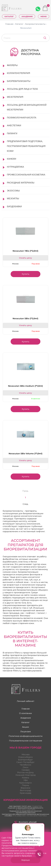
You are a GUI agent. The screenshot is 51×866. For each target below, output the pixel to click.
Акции (25, 727)
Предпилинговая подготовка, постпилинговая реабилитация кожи (26, 146)
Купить (25, 274)
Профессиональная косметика (26, 174)
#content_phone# (28, 822)
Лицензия (25, 731)
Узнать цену (25, 258)
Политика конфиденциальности (25, 736)
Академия (27, 16)
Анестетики (14, 125)
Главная (26, 708)
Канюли (11, 159)
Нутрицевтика (15, 167)
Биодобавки (14, 206)
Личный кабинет (25, 701)
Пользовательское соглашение (25, 740)
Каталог (9, 16)
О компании (25, 713)
